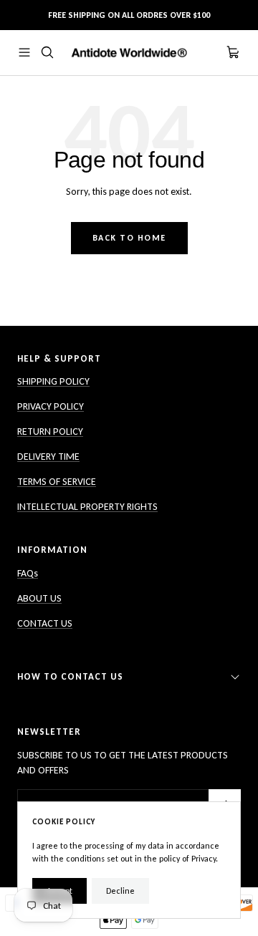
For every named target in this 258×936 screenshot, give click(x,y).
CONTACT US (44, 623)
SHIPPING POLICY (53, 381)
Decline (120, 891)
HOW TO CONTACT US (70, 676)
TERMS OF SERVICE (56, 482)
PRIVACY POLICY (50, 406)
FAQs (27, 573)
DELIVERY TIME (48, 456)
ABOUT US (39, 598)
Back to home (129, 238)
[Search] (47, 52)
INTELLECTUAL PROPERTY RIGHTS (87, 507)
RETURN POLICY (50, 431)
